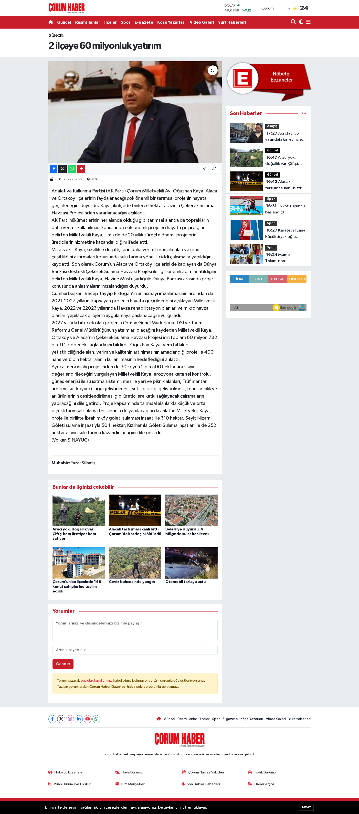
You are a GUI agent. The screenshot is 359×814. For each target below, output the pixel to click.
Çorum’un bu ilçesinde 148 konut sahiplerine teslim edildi (77, 586)
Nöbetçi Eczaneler (69, 772)
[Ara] (294, 22)
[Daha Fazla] (81, 169)
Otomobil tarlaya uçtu (185, 582)
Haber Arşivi (264, 784)
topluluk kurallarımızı (97, 680)
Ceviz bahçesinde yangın (132, 582)
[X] (61, 719)
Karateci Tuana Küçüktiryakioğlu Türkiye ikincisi (285, 234)
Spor (125, 22)
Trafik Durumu (265, 772)
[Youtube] (88, 719)
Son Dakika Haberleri (203, 784)
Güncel (64, 22)
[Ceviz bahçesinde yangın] (135, 563)
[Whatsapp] (96, 719)
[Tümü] (304, 113)
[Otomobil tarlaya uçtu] (191, 563)
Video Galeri (202, 22)
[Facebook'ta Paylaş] (53, 169)
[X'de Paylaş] (62, 169)
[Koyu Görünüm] (300, 22)
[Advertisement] (25, 106)
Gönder (63, 664)
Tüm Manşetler (133, 784)
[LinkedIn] (79, 719)
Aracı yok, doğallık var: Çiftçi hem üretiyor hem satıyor (74, 533)
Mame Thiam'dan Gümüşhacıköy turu (282, 258)
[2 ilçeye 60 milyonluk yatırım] (135, 112)
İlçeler (110, 22)
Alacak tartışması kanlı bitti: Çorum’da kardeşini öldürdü (283, 185)
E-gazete (144, 22)
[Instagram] (70, 719)
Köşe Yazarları (171, 22)
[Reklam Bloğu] (268, 81)
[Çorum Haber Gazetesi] (66, 8)
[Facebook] (52, 719)
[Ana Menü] (307, 22)
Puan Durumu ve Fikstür (72, 784)
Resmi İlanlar (87, 22)
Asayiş (272, 126)
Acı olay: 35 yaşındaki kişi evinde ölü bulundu (283, 137)
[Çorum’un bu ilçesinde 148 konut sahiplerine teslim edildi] (79, 563)
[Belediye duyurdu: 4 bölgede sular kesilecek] (191, 510)
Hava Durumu (132, 772)
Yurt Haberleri (232, 22)
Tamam (306, 807)
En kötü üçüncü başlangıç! (285, 209)
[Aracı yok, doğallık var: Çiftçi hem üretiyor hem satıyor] (79, 510)
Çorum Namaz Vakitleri (206, 772)
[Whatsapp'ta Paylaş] (72, 169)
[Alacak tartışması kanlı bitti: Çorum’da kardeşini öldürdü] (135, 510)
